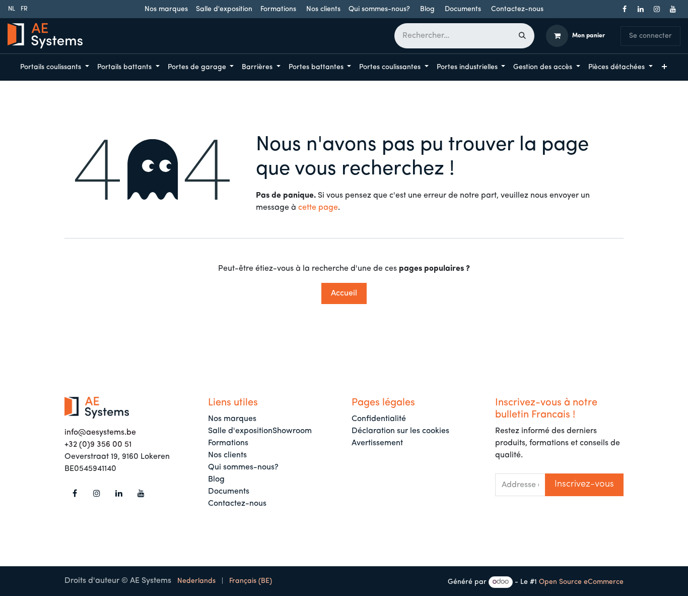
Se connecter (650, 36)
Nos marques (166, 9)
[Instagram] (657, 9)
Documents (463, 9)
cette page (318, 208)
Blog (427, 9)
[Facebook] (624, 9)
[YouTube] (673, 9)
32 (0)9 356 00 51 (99, 445)
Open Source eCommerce (581, 582)
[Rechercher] (522, 35)
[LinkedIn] (641, 9)
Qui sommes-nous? (379, 9)
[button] (584, 484)
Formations (278, 9)
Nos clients (323, 9)
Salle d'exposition (224, 9)
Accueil (344, 293)
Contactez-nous (517, 9)
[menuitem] (11, 9)
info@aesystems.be (100, 433)
